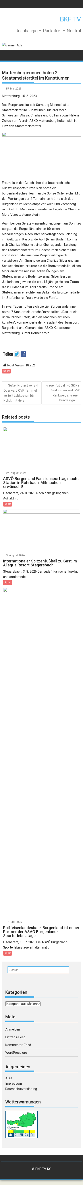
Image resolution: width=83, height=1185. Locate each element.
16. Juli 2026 (14, 922)
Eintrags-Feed (15, 1037)
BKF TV (70, 19)
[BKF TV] (6, 54)
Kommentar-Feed (18, 1045)
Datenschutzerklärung (21, 1089)
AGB (8, 1078)
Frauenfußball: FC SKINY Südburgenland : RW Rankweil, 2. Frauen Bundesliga (62, 393)
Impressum (13, 1084)
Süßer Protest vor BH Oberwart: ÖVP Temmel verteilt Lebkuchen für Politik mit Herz (21, 393)
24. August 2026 (16, 472)
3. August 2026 (15, 555)
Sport (6, 371)
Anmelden (12, 1029)
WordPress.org (16, 1053)
